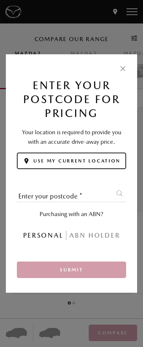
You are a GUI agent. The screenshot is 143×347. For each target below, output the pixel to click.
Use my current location (77, 161)
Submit (71, 270)
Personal (43, 235)
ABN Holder (94, 235)
